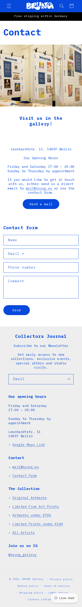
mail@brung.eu (39, 188)
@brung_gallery (22, 554)
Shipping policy (31, 592)
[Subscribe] (68, 379)
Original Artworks (29, 497)
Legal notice (58, 592)
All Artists (23, 532)
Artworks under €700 (31, 515)
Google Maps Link (28, 444)
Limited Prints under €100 (37, 524)
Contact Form (24, 475)
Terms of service (57, 585)
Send (16, 310)
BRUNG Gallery (33, 578)
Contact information (43, 599)
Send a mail (41, 204)
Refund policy (28, 585)
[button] (9, 6)
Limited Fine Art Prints (35, 506)
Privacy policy (61, 579)
